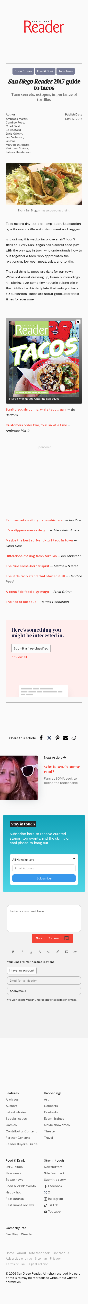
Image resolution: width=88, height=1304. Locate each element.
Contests (51, 1112)
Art (46, 1099)
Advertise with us (19, 1259)
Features (12, 1093)
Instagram (55, 1199)
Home (10, 1253)
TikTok (52, 1205)
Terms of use (15, 1264)
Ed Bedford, (13, 130)
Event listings (54, 1119)
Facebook (54, 1186)
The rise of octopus (21, 602)
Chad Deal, (13, 126)
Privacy (55, 1259)
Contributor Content (21, 1131)
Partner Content (18, 1138)
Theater (50, 1131)
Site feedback (54, 1173)
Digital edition (38, 1264)
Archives (12, 1099)
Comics (11, 1125)
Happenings (53, 1093)
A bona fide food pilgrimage (27, 592)
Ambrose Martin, (17, 119)
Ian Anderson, (15, 137)
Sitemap (41, 1259)
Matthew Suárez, (17, 148)
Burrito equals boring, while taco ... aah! (36, 409)
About (21, 1253)
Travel (48, 1138)
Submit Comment (49, 938)
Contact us (61, 1253)
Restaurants (15, 1199)
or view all (19, 657)
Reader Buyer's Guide (21, 1144)
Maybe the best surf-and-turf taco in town (39, 540)
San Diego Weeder (19, 1234)
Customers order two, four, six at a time (36, 425)
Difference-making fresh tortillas (31, 556)
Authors (12, 1106)
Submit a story (55, 1180)
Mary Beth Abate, (17, 145)
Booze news (14, 1180)
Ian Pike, (11, 141)
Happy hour (14, 1192)
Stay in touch (54, 1161)
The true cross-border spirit (27, 566)
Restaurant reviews (20, 1205)
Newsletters (53, 1167)
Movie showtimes (57, 1125)
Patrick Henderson (18, 152)
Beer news (13, 1173)
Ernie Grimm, (14, 133)
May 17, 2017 (73, 119)
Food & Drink (15, 1161)
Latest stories (16, 1112)
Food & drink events (21, 1186)
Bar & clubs (14, 1167)
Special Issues (16, 1119)
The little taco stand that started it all (35, 576)
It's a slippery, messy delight (27, 530)
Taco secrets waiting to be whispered (35, 520)
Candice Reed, (15, 122)
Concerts (51, 1106)
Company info (16, 1228)
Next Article (53, 758)
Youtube (54, 1211)
